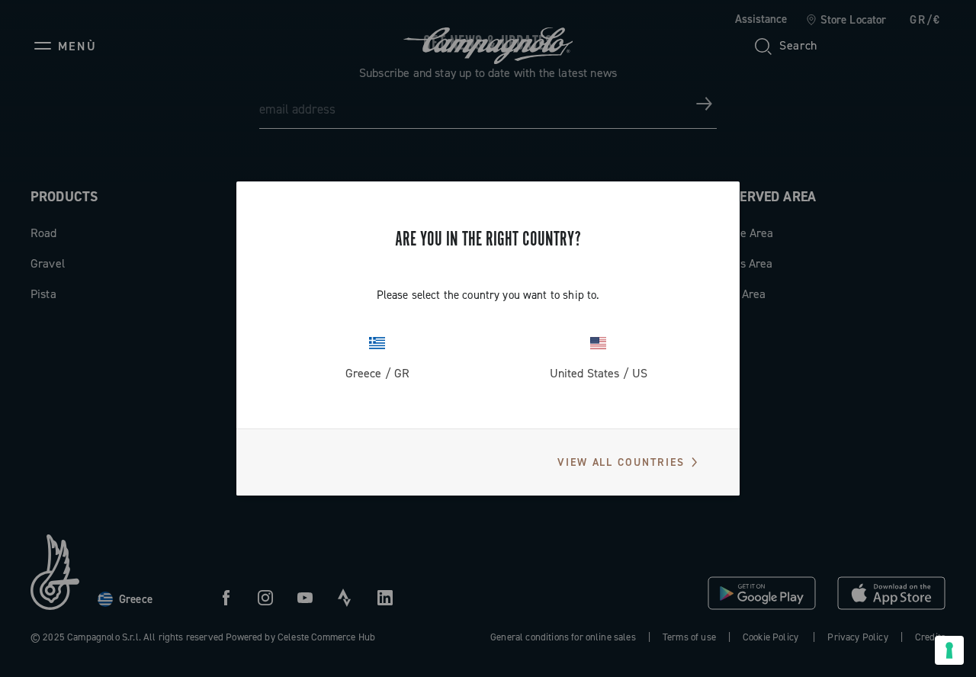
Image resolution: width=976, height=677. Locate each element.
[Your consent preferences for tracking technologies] (949, 650)
